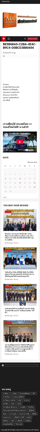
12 (20, 178)
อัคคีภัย (34, 414)
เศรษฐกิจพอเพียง (8, 424)
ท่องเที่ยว (5, 403)
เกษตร (12, 420)
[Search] (25, 39)
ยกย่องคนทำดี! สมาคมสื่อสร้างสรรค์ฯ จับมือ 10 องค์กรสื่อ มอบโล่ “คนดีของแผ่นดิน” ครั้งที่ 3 (20, 311)
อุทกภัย (29, 417)
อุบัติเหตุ (5, 420)
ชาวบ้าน (26, 400)
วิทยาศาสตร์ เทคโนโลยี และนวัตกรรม (14, 410)
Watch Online (32, 39)
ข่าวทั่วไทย (8, 212)
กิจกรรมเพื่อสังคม (25, 393)
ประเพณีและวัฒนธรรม (10, 407)
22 (34, 183)
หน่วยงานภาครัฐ (24, 414)
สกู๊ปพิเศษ (31, 410)
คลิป (19, 400)
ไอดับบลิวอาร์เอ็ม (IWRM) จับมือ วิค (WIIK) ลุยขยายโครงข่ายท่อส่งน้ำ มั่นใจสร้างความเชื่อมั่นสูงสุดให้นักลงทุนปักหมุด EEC (19, 274)
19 (20, 183)
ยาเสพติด (22, 407)
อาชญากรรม (7, 417)
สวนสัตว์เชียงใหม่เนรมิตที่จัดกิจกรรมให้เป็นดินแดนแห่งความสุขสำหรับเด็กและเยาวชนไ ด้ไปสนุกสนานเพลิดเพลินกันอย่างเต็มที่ (11, 92)
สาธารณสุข (12, 414)
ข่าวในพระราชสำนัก (9, 400)
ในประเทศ (19, 424)
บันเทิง (19, 403)
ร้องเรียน (30, 407)
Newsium (26, 430)
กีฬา (34, 393)
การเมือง (14, 393)
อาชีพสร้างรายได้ (19, 417)
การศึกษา (6, 393)
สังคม (4, 414)
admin (7, 53)
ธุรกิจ (12, 403)
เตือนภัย (19, 420)
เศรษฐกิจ (27, 420)
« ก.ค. (5, 197)
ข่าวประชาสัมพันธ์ (18, 397)
